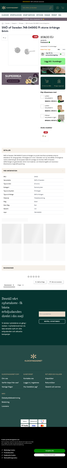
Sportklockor (16, 15)
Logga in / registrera (31, 383)
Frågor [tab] (19, 285)
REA (59, 15)
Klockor (5, 15)
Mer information (10, 171)
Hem (2, 23)
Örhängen (21, 23)
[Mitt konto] (57, 7)
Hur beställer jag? (30, 387)
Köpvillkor (49, 378)
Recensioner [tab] (8, 285)
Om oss (5, 378)
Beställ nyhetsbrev (52, 321)
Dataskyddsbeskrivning (11, 398)
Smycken (39, 15)
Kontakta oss (28, 378)
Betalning (5, 402)
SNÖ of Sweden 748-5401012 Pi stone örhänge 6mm (37, 23)
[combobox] (37, 7)
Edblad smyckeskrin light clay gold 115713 (50, 117)
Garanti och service (53, 387)
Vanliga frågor (7, 387)
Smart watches (29, 15)
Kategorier (14, 23)
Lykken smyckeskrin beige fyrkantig (50, 107)
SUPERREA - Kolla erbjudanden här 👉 (33, 19)
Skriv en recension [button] (56, 282)
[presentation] (41, 52)
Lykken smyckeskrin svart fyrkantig (49, 97)
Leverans (5, 406)
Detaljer (7, 150)
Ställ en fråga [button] (41, 282)
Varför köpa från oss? (10, 383)
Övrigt (54, 15)
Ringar (47, 15)
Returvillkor (50, 383)
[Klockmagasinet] (10, 8)
